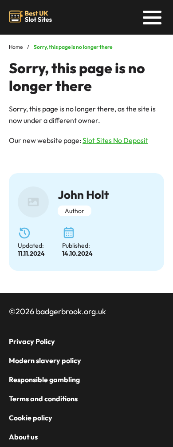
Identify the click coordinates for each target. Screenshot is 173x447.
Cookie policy (30, 417)
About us (23, 436)
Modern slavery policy (45, 360)
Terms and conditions (43, 398)
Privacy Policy (32, 341)
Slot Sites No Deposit (115, 140)
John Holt (83, 194)
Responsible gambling (44, 379)
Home (16, 47)
